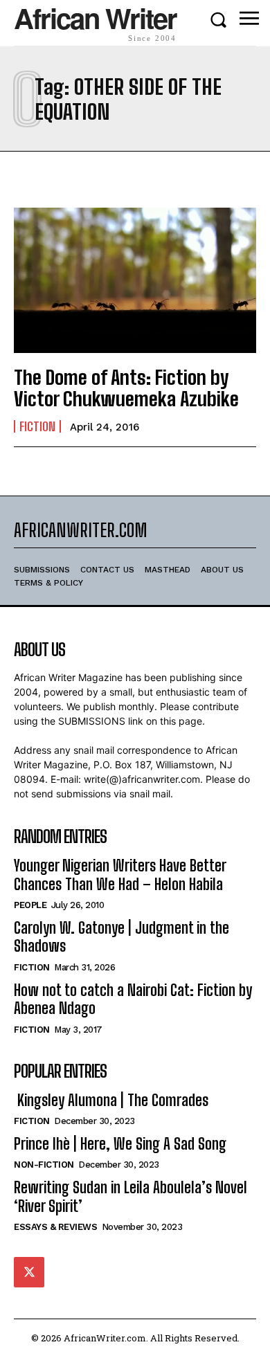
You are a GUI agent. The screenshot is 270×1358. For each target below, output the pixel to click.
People (30, 905)
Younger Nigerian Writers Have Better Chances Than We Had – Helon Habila (120, 874)
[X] (29, 1272)
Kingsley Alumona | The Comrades (111, 1100)
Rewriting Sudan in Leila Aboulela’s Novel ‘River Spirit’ (130, 1196)
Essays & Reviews (55, 1227)
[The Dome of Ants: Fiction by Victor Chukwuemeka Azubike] (135, 280)
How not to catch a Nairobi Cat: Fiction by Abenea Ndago (133, 999)
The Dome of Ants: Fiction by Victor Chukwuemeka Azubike (126, 387)
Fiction (37, 426)
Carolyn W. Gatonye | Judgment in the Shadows (121, 936)
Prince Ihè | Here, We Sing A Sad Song (120, 1143)
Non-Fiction (44, 1164)
